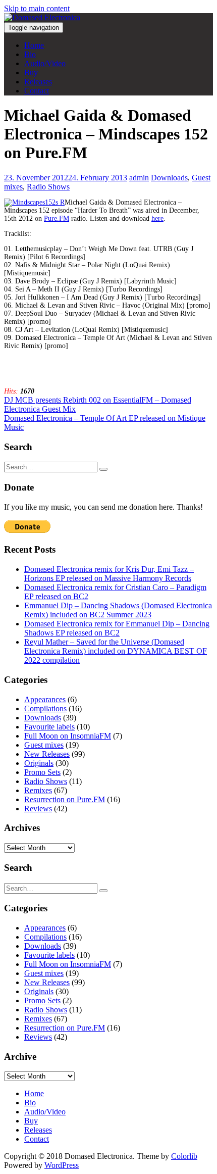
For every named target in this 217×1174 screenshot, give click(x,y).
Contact (36, 90)
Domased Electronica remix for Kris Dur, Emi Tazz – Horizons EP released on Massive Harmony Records (109, 573)
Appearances (45, 699)
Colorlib (184, 1156)
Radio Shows (48, 186)
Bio (30, 54)
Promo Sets (42, 772)
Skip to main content (37, 8)
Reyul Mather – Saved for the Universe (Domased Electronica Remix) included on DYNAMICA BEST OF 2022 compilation (115, 651)
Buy (31, 72)
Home (34, 45)
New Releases (47, 754)
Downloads (169, 177)
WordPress (61, 1165)
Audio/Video (45, 63)
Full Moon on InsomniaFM (67, 735)
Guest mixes (44, 745)
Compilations (45, 708)
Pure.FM (56, 218)
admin (139, 177)
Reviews (38, 808)
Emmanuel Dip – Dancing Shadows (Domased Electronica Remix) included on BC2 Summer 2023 (118, 610)
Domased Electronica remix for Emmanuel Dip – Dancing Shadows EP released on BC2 (116, 628)
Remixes (38, 790)
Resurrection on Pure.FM (64, 799)
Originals (38, 763)
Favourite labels (49, 726)
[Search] (103, 469)
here (157, 218)
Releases (38, 81)
